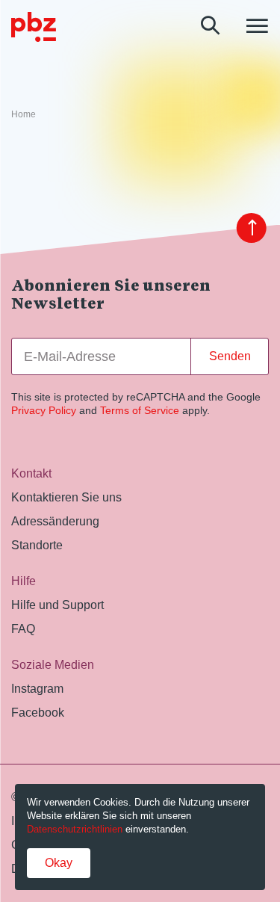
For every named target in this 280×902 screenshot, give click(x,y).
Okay (58, 862)
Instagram (37, 688)
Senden (230, 356)
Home (23, 114)
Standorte (37, 545)
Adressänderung (55, 521)
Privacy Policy (43, 410)
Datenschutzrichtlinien (74, 829)
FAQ (23, 629)
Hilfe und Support (57, 605)
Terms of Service (139, 410)
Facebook (37, 712)
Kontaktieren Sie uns (66, 497)
